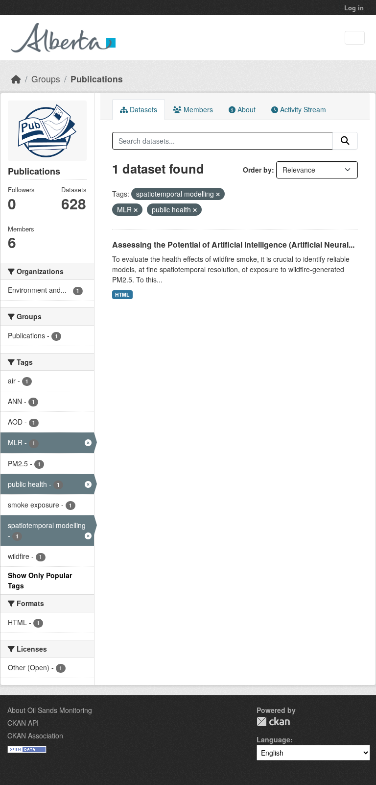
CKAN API (23, 723)
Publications (96, 79)
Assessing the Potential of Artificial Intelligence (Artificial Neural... (233, 244)
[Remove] (218, 194)
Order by (257, 170)
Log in (354, 7)
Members (197, 109)
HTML (122, 294)
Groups (45, 79)
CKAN (273, 721)
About (245, 109)
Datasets (142, 109)
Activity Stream (302, 109)
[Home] (16, 79)
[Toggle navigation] (355, 38)
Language (273, 739)
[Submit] (345, 141)
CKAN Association (35, 735)
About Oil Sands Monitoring (49, 710)
